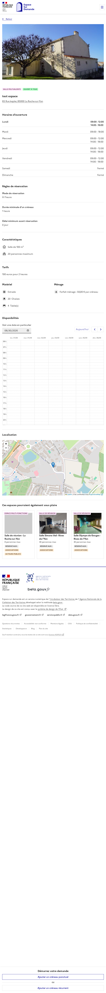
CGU (69, 623)
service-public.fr (54, 615)
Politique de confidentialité (87, 623)
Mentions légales (57, 623)
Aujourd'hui (82, 329)
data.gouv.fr (74, 615)
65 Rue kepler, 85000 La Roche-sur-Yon (22, 101)
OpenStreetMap (95, 494)
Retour (7, 19)
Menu (102, 7)
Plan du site (43, 628)
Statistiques (7, 628)
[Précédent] (95, 329)
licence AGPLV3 (55, 634)
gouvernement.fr (33, 615)
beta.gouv (58, 602)
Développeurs (21, 628)
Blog (33, 628)
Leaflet (69, 494)
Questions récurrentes (11, 623)
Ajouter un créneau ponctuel (53, 977)
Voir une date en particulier (16, 325)
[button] (53, 465)
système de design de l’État (51, 609)
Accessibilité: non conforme (35, 623)
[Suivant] (101, 329)
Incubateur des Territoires (62, 599)
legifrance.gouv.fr (10, 615)
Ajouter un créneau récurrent (53, 988)
